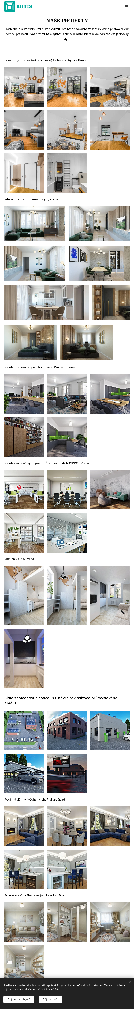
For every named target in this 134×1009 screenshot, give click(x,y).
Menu (126, 6)
